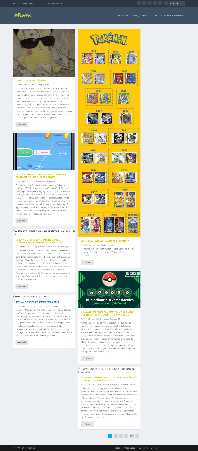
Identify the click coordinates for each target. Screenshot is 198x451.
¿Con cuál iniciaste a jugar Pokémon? (105, 241)
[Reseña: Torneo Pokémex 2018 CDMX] (44, 296)
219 (131, 436)
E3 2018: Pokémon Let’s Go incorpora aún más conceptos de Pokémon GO (109, 379)
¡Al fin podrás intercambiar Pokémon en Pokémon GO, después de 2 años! (40, 176)
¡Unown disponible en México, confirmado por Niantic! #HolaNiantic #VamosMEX (108, 314)
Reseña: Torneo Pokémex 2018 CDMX (37, 302)
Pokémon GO (49, 181)
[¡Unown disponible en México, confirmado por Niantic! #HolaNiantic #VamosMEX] (109, 289)
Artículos (41, 306)
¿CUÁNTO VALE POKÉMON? (30, 80)
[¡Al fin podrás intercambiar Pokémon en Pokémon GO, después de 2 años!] (44, 151)
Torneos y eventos (54, 3)
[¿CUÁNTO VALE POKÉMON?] (44, 53)
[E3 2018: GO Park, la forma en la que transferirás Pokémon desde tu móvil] (44, 232)
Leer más (21, 124)
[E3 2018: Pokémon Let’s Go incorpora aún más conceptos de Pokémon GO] (109, 370)
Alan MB (22, 181)
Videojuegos (28, 3)
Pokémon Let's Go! (51, 247)
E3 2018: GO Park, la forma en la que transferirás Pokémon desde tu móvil (39, 241)
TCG (41, 3)
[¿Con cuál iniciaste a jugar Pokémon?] (109, 133)
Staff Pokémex (24, 85)
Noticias (16, 3)
